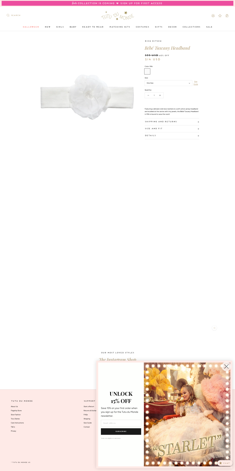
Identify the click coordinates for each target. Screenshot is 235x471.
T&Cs (13, 427)
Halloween (31, 27)
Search (15, 15)
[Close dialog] (226, 366)
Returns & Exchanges (92, 411)
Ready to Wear (92, 27)
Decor (172, 27)
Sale (209, 27)
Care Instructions (17, 423)
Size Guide (196, 83)
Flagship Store (16, 411)
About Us (14, 406)
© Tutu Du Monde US (20, 462)
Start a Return (89, 406)
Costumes (142, 27)
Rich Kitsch (153, 41)
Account (213, 15)
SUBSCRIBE (121, 431)
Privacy (13, 431)
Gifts (158, 27)
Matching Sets (119, 27)
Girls (60, 27)
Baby (72, 27)
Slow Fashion (16, 415)
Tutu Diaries (15, 419)
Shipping (87, 419)
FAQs (86, 415)
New (47, 27)
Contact (87, 427)
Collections (191, 27)
